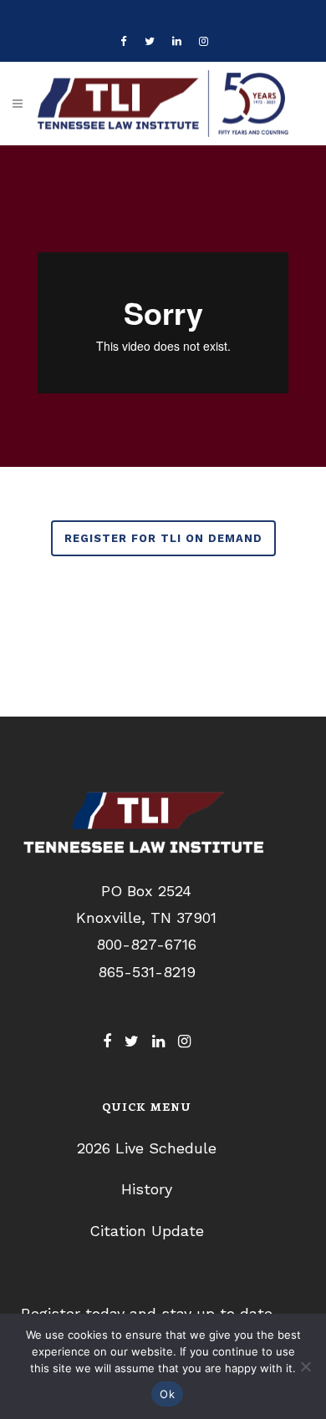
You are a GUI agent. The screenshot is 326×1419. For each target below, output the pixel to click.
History (146, 1189)
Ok (167, 1394)
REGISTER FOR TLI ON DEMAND (163, 538)
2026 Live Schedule (146, 1148)
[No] (305, 1366)
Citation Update (146, 1230)
